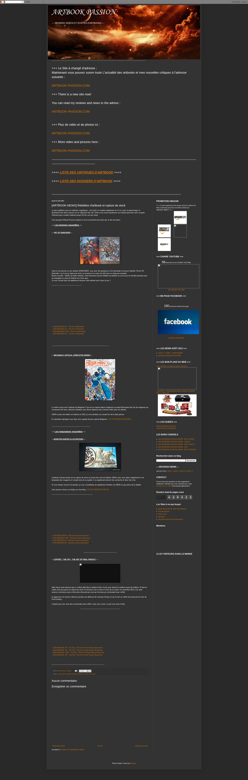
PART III (183, 471)
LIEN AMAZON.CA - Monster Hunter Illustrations (71, 540)
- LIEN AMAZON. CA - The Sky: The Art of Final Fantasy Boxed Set (77, 650)
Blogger (133, 763)
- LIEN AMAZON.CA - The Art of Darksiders (68, 329)
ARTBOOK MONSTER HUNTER (169, 356)
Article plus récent (58, 746)
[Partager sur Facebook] (87, 671)
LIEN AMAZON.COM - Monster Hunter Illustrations (72, 538)
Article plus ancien (141, 746)
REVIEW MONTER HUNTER (98, 490)
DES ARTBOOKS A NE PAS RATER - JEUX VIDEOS (176, 444)
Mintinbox (161, 517)
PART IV (190, 471)
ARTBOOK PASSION (83, 12)
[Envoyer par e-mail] (80, 671)
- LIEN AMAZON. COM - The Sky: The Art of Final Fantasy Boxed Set (78, 652)
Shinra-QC (62, 671)
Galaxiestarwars (164, 511)
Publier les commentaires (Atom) (72, 750)
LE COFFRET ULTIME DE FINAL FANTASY (172, 366)
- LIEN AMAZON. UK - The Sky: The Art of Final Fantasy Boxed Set (77, 655)
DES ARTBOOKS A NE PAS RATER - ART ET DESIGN (177, 450)
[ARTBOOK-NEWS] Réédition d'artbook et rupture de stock (77, 674)
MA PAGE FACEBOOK (176, 338)
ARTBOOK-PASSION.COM (71, 85)
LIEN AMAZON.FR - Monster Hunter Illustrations (71, 536)
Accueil (100, 746)
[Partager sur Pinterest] (90, 671)
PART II (176, 471)
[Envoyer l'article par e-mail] (76, 671)
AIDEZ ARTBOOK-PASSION (166, 426)
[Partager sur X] (85, 671)
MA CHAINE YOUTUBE (176, 290)
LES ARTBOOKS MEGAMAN (120, 419)
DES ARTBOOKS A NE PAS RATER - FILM (173, 447)
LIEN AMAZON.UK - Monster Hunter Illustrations (71, 543)
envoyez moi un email (164, 486)
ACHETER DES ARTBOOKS (166, 428)
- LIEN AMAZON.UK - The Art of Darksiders (68, 334)
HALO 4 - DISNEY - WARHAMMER (170, 353)
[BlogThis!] (82, 671)
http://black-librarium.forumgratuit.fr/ (170, 519)
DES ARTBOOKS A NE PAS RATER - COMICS (174, 442)
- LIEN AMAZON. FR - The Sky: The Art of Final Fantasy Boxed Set (77, 648)
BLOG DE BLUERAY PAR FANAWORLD (172, 509)
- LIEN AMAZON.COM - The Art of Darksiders (69, 331)
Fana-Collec (162, 514)
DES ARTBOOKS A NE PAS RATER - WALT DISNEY (176, 439)
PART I (170, 471)
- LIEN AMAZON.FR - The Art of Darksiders (68, 327)
